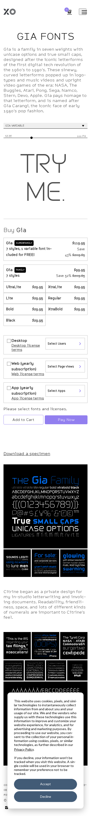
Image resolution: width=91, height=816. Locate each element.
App (23, 390)
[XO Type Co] (31, 11)
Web (23, 366)
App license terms (27, 398)
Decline (45, 796)
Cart (66, 9)
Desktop (19, 340)
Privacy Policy (24, 749)
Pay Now (66, 419)
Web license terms (27, 374)
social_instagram (6, 807)
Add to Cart (23, 419)
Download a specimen (27, 453)
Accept (45, 784)
